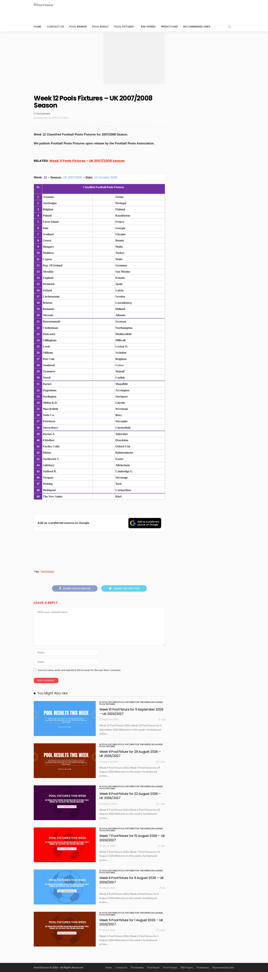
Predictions (169, 26)
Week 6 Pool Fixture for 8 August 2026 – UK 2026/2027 (131, 879)
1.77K (162, 761)
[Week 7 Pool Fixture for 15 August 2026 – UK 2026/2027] (65, 844)
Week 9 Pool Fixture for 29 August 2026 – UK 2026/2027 (130, 753)
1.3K (162, 846)
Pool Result (100, 26)
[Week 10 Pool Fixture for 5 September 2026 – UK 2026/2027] (65, 718)
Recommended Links (196, 26)
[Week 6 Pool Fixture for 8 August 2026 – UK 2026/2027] (65, 886)
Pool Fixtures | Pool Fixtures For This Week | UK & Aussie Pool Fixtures (131, 703)
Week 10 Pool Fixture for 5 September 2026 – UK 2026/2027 (131, 711)
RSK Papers (148, 26)
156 (163, 719)
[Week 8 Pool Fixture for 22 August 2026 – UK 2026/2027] (65, 802)
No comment (43, 113)
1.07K (162, 930)
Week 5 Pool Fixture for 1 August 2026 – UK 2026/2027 (131, 922)
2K (163, 888)
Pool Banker (78, 26)
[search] (229, 26)
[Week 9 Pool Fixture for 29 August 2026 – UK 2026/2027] (65, 760)
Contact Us (55, 26)
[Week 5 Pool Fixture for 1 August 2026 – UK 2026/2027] (65, 929)
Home (37, 26)
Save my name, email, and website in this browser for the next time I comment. (79, 670)
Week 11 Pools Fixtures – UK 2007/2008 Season (87, 160)
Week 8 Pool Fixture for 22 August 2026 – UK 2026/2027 (130, 795)
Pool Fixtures (123, 26)
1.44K (162, 803)
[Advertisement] (134, 58)
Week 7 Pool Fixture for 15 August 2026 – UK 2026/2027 (132, 837)
